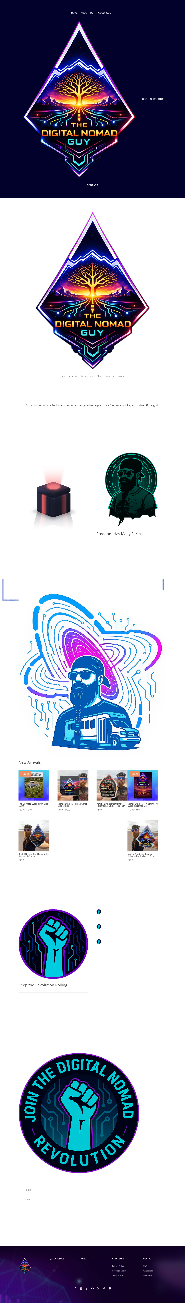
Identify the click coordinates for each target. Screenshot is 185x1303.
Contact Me (148, 1271)
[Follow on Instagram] (81, 1288)
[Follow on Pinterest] (110, 1288)
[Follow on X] (98, 1288)
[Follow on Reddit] (104, 1288)
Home (74, 13)
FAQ (145, 1266)
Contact (92, 185)
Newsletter (147, 1276)
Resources (104, 13)
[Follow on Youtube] (92, 1288)
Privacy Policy (118, 1266)
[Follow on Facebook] (75, 1288)
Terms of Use (117, 1276)
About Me (87, 13)
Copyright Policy (119, 1271)
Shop (144, 99)
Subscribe (157, 99)
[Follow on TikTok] (86, 1288)
